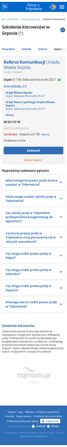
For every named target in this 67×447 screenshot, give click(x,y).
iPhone (55, 426)
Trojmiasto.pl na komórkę (47, 416)
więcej (45, 134)
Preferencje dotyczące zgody (22, 421)
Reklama (29, 412)
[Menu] (62, 7)
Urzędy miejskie (13, 72)
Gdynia (42, 49)
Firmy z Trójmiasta (33, 7)
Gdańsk (26, 49)
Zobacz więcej (32, 160)
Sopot (59, 49)
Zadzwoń (33, 150)
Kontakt (9, 416)
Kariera (12, 412)
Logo (20, 412)
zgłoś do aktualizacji (16, 128)
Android (40, 426)
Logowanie (52, 421)
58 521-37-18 (12, 122)
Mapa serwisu (23, 416)
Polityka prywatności (47, 412)
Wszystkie (8, 49)
